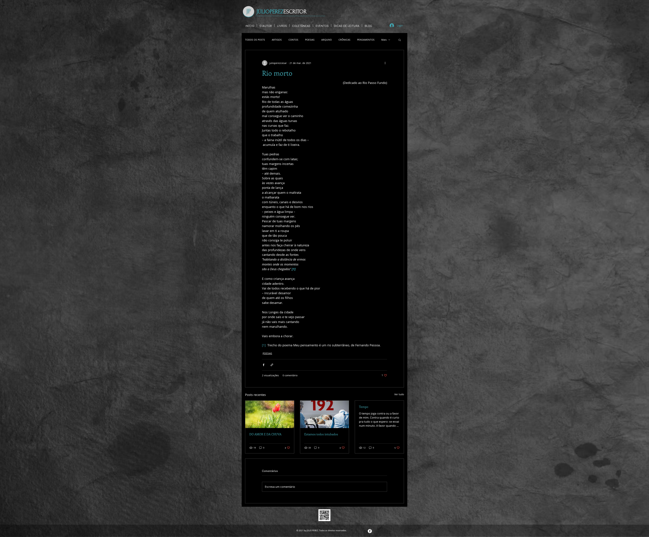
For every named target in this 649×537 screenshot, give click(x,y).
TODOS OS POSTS (255, 39)
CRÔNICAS (344, 39)
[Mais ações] (385, 63)
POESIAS (310, 39)
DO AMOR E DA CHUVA (265, 434)
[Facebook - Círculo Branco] (370, 531)
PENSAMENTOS (366, 39)
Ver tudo (399, 394)
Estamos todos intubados (321, 434)
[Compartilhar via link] (271, 364)
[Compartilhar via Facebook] (263, 364)
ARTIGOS (277, 39)
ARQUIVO (326, 39)
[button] (399, 39)
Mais (384, 39)
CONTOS (293, 39)
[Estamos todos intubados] (324, 414)
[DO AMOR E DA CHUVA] (269, 414)
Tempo (363, 407)
